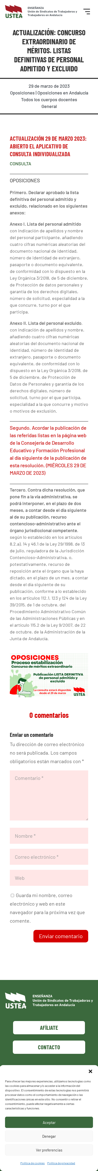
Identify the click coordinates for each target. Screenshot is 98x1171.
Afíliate (49, 1027)
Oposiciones (22, 92)
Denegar (49, 1136)
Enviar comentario (61, 936)
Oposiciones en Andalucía (62, 92)
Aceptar (49, 1122)
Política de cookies (32, 1163)
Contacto (49, 1047)
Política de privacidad (61, 1163)
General (49, 106)
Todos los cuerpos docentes (49, 99)
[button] (90, 1071)
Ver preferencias (49, 1150)
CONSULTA (20, 163)
